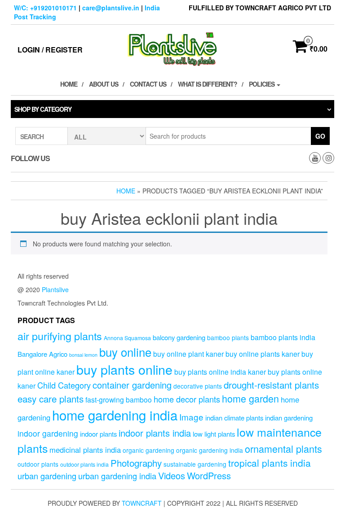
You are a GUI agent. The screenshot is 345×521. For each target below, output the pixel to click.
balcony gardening (179, 337)
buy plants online (124, 369)
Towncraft (142, 503)
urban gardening (47, 476)
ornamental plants (283, 448)
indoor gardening (48, 433)
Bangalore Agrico (42, 354)
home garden (250, 398)
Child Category (64, 385)
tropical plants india (269, 462)
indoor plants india (155, 432)
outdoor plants (38, 464)
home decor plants (187, 399)
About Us (103, 83)
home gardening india (114, 414)
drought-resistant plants (271, 384)
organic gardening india (209, 450)
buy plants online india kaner (220, 372)
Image (191, 417)
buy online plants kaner (263, 354)
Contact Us (148, 83)
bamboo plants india (283, 337)
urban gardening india (117, 476)
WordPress (209, 475)
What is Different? (207, 83)
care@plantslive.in (110, 7)
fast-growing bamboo (118, 399)
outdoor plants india (84, 464)
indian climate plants (234, 417)
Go (320, 135)
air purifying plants (60, 335)
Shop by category (42, 109)
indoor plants (98, 433)
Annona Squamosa (127, 338)
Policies (262, 83)
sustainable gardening (195, 464)
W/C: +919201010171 (45, 7)
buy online (125, 351)
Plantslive (55, 289)
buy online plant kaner (188, 354)
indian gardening (289, 417)
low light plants (214, 433)
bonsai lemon (83, 354)
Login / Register (50, 49)
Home (68, 83)
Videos (171, 475)
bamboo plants (228, 337)
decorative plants (197, 385)
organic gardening (148, 450)
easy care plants (51, 398)
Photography (136, 462)
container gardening (132, 384)
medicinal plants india (85, 449)
